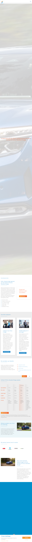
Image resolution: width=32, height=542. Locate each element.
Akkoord (26, 537)
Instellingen (26, 539)
